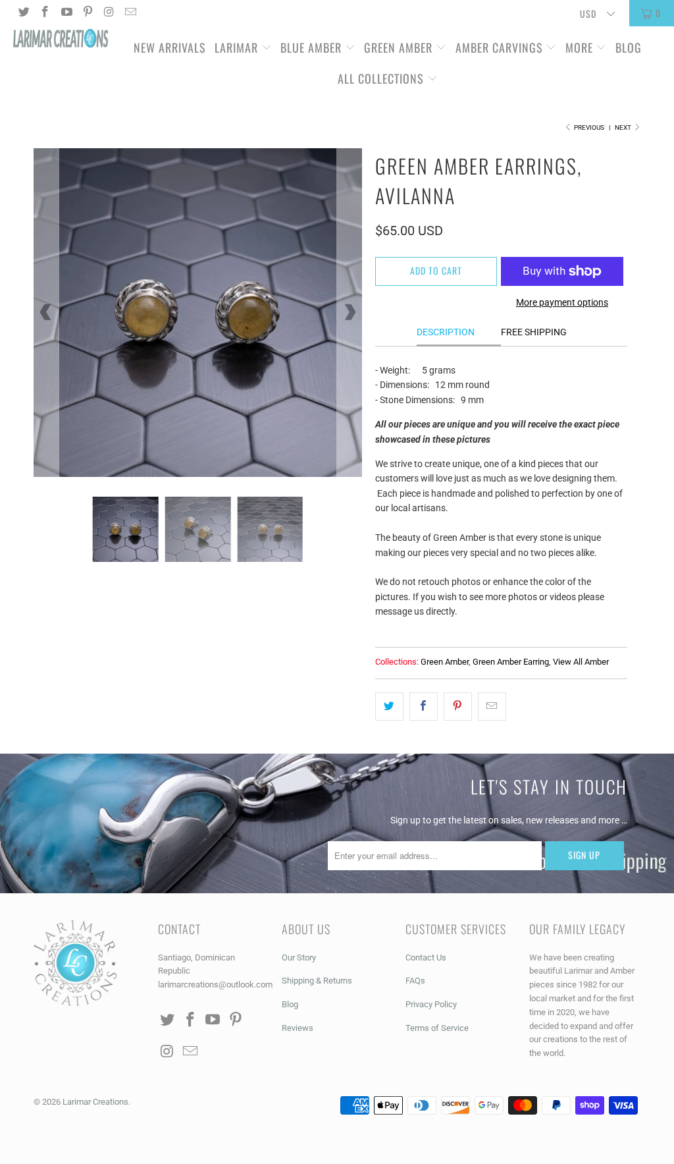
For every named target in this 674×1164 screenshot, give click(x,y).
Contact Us (425, 957)
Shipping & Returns (317, 980)
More (579, 47)
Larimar (236, 47)
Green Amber (398, 47)
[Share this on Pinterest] (458, 706)
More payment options (562, 302)
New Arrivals (170, 47)
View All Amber (581, 662)
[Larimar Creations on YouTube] (65, 13)
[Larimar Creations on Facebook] (44, 13)
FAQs (415, 980)
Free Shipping (534, 332)
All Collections (382, 78)
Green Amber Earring (511, 662)
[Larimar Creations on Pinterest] (87, 13)
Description (446, 332)
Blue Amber (311, 47)
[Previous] (46, 312)
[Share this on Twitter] (389, 706)
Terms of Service (437, 1028)
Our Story (299, 957)
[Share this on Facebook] (423, 706)
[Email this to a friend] (492, 706)
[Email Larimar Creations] (130, 13)
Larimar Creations (95, 1102)
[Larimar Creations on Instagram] (108, 13)
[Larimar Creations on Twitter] (23, 13)
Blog (628, 47)
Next (624, 127)
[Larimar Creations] (60, 39)
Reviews (297, 1028)
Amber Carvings (499, 47)
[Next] (349, 312)
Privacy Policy (431, 1004)
